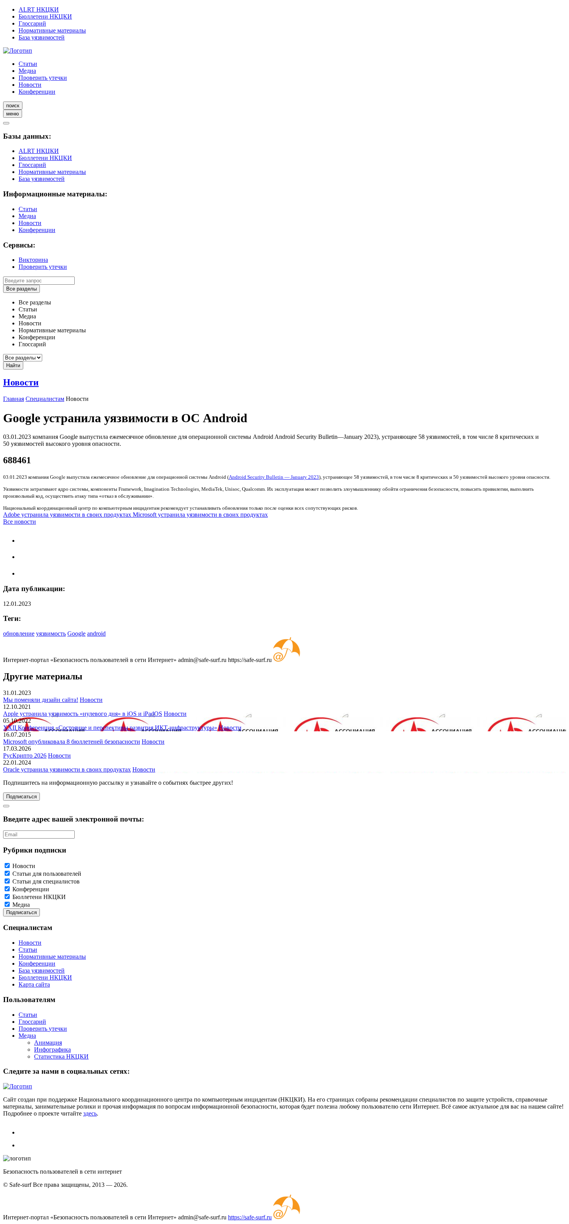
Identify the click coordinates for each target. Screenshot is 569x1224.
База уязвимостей (42, 37)
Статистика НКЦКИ (61, 1056)
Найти (13, 365)
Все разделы (21, 289)
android (96, 633)
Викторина (33, 259)
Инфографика (52, 1049)
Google (76, 633)
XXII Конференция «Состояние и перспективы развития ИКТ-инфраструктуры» (110, 727)
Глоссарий (32, 23)
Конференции (37, 91)
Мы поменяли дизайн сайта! (40, 699)
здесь (90, 1113)
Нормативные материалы (52, 30)
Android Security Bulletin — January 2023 (274, 477)
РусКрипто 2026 (24, 755)
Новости (30, 84)
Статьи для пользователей (46, 873)
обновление (18, 633)
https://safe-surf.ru (250, 1217)
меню (12, 114)
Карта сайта (34, 984)
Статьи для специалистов (46, 881)
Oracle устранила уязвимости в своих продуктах (67, 769)
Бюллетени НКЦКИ (45, 16)
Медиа (27, 70)
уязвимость (51, 633)
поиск (12, 105)
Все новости (19, 521)
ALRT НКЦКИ (39, 9)
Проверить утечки (43, 77)
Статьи (28, 63)
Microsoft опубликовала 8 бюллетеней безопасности (71, 741)
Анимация (48, 1042)
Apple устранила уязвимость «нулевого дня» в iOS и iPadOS (82, 713)
